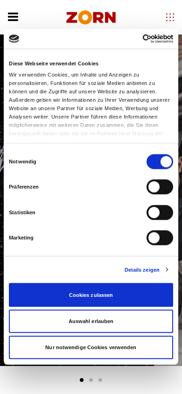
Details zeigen (142, 270)
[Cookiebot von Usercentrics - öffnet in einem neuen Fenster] (132, 39)
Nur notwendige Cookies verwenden (90, 347)
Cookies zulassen (91, 295)
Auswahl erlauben (91, 321)
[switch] (160, 186)
